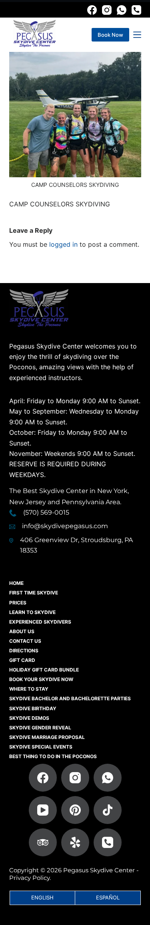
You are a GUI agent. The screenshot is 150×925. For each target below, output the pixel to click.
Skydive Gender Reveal (40, 728)
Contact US (25, 641)
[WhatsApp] (121, 10)
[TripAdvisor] (43, 842)
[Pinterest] (75, 810)
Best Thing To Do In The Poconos (53, 756)
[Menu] (137, 35)
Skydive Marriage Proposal (47, 737)
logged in (63, 244)
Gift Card (22, 660)
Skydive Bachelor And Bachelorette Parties (70, 698)
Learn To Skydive (32, 612)
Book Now (110, 35)
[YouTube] (43, 810)
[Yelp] (75, 842)
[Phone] (136, 10)
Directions (23, 651)
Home (16, 583)
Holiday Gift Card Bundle (44, 670)
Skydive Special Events (40, 747)
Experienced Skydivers (40, 622)
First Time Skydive (33, 593)
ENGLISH (42, 897)
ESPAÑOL (108, 897)
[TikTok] (108, 810)
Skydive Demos (29, 718)
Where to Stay (28, 689)
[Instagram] (107, 10)
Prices (17, 603)
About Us (21, 631)
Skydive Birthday (32, 708)
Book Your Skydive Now (41, 679)
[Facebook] (92, 10)
